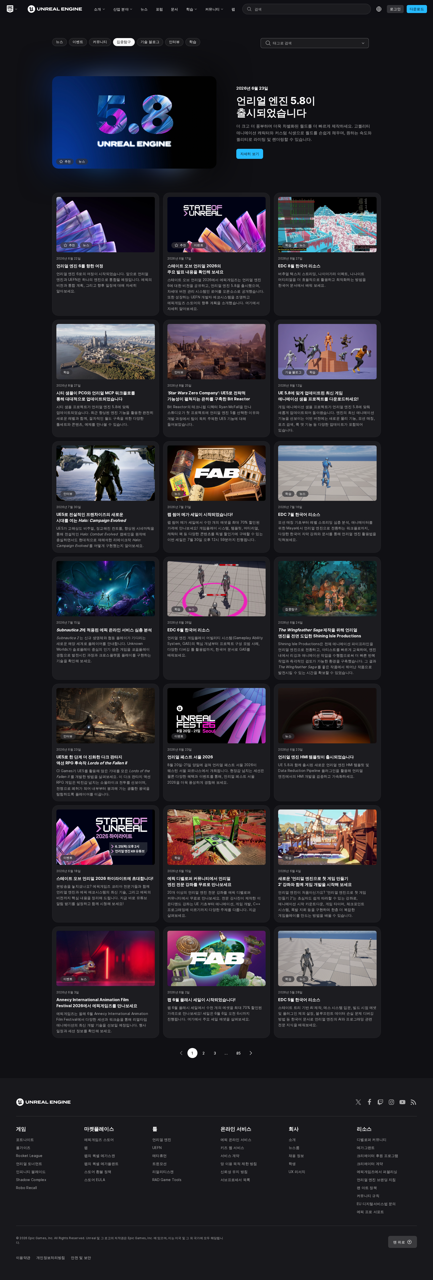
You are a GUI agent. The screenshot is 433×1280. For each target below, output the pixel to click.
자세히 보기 (249, 154)
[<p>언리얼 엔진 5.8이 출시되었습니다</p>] (216, 122)
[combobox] (316, 43)
